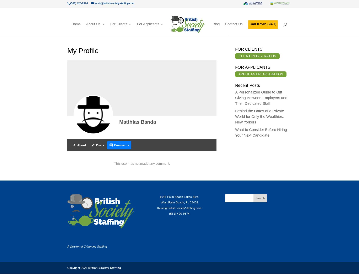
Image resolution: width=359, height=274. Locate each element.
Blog (216, 24)
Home (76, 24)
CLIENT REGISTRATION (257, 56)
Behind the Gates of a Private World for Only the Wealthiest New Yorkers (259, 116)
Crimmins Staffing (95, 246)
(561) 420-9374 (179, 213)
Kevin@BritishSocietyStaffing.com (179, 208)
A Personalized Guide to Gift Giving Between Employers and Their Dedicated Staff (261, 98)
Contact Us (234, 24)
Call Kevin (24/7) (263, 24)
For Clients (118, 24)
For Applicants (148, 24)
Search (260, 198)
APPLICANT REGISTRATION (261, 74)
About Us (93, 24)
